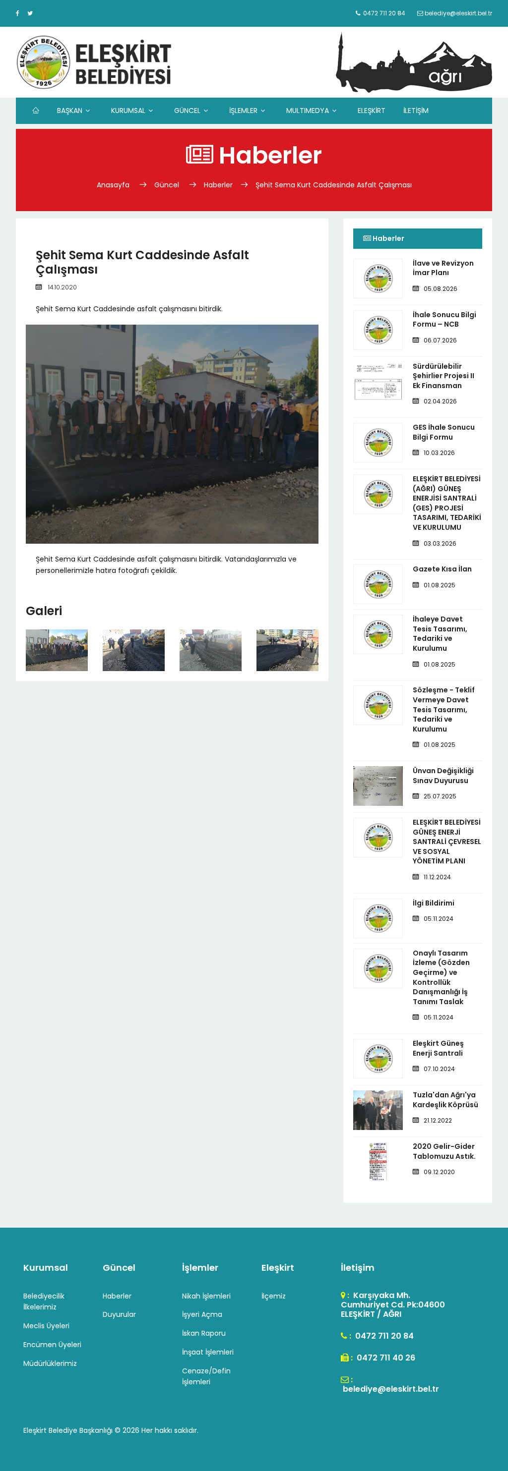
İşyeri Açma (202, 1314)
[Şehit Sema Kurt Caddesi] (57, 647)
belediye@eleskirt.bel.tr (390, 1389)
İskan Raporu (204, 1333)
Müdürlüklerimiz (50, 1363)
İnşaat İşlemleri (208, 1352)
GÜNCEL (187, 110)
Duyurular (119, 1314)
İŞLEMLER (243, 110)
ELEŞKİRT (371, 110)
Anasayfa (114, 185)
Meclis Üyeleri (46, 1326)
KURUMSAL (128, 110)
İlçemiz (273, 1296)
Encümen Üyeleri (52, 1345)
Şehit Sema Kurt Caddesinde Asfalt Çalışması (333, 185)
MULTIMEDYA (307, 110)
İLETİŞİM (416, 110)
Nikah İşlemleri (206, 1296)
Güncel (166, 185)
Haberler (218, 185)
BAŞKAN (69, 110)
